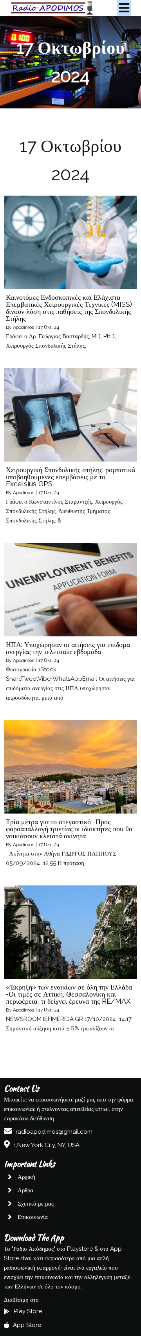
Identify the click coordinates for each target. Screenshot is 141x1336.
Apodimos (23, 327)
